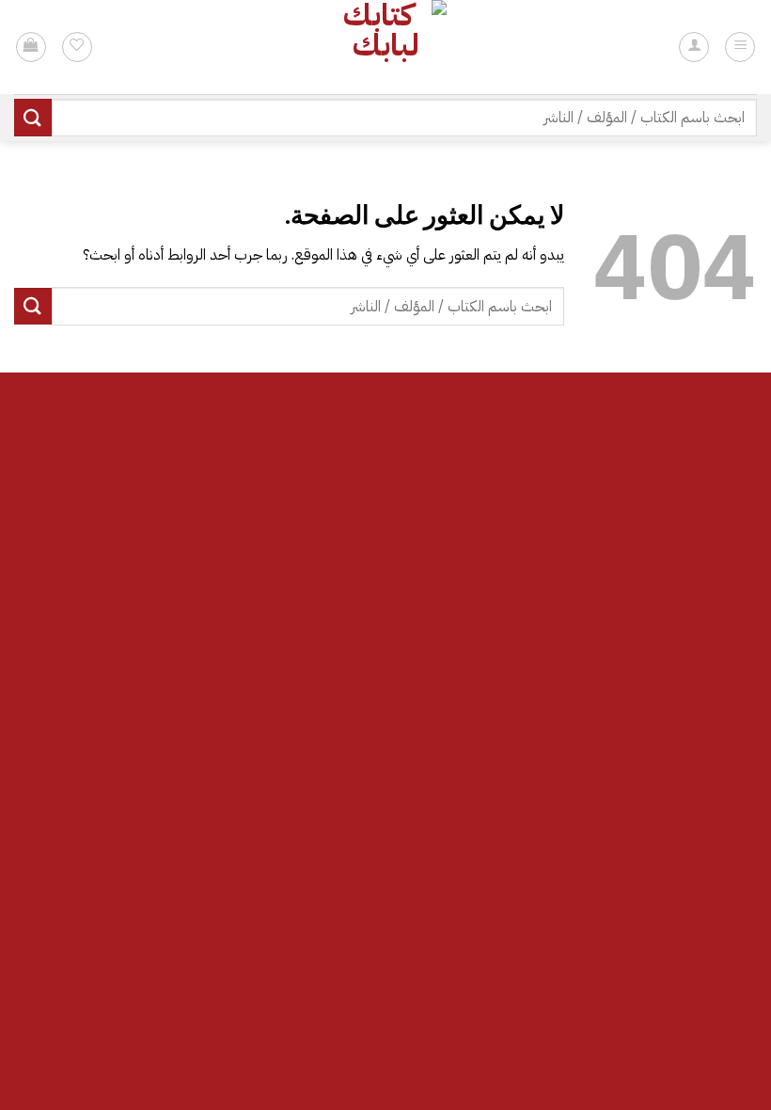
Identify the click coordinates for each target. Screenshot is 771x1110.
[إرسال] (33, 117)
